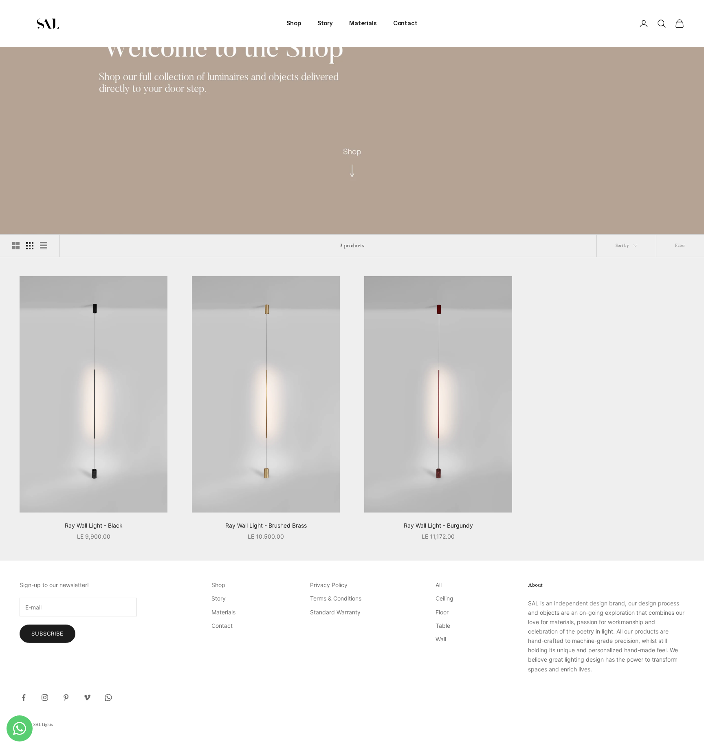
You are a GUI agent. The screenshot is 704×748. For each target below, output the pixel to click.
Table (443, 625)
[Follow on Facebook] (24, 697)
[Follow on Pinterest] (66, 697)
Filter (680, 246)
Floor (442, 612)
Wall (441, 639)
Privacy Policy (329, 584)
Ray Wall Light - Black (94, 525)
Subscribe (47, 633)
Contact (405, 23)
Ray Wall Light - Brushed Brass (266, 525)
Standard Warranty (335, 612)
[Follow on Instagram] (45, 697)
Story (325, 23)
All (439, 584)
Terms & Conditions (335, 598)
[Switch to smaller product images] (29, 246)
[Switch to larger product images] (16, 246)
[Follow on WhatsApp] (108, 697)
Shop (293, 23)
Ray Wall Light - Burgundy (438, 525)
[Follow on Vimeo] (87, 697)
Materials (363, 23)
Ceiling (444, 598)
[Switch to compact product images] (43, 246)
